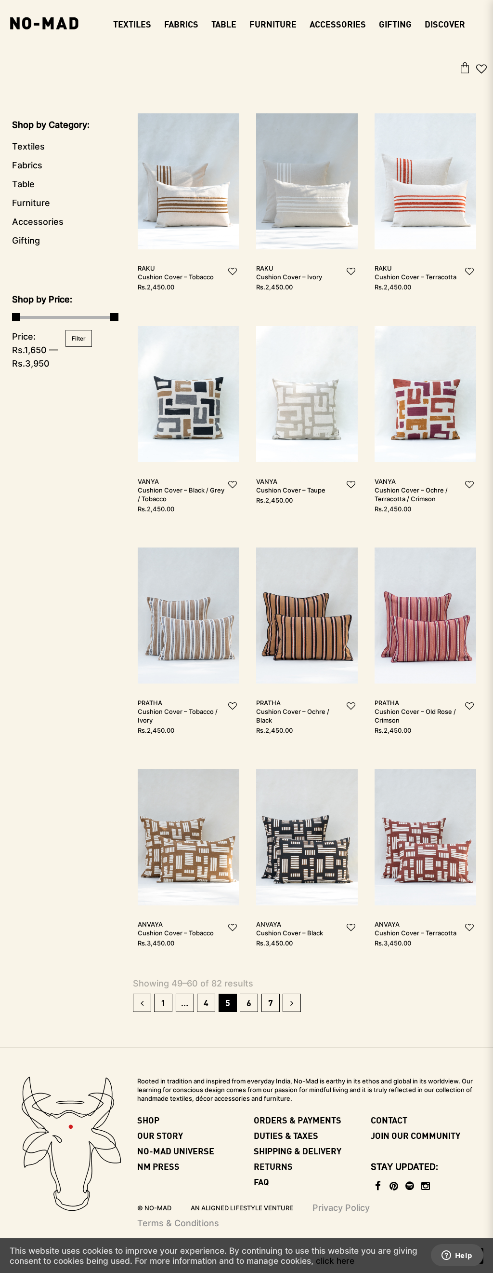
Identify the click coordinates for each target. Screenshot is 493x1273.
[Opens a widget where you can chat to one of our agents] (456, 1256)
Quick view (188, 169)
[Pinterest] (394, 1186)
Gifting (26, 240)
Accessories (38, 222)
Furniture (31, 203)
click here (335, 1261)
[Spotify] (410, 1186)
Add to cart (188, 406)
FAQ (261, 1181)
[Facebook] (379, 1186)
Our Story (160, 1135)
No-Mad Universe (175, 1150)
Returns (273, 1166)
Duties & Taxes (286, 1135)
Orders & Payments (297, 1119)
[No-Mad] (44, 22)
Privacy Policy (341, 1208)
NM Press (158, 1166)
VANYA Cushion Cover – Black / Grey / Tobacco (181, 490)
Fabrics (27, 165)
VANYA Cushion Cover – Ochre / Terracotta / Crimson (411, 490)
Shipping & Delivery (297, 1150)
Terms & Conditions (178, 1223)
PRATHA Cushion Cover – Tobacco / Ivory (178, 711)
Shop (148, 1119)
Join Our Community (415, 1135)
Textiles (28, 146)
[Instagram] (426, 1186)
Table (23, 184)
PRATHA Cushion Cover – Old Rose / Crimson (415, 711)
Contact (389, 1119)
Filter (79, 338)
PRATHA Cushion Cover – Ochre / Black (292, 711)
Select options (188, 193)
